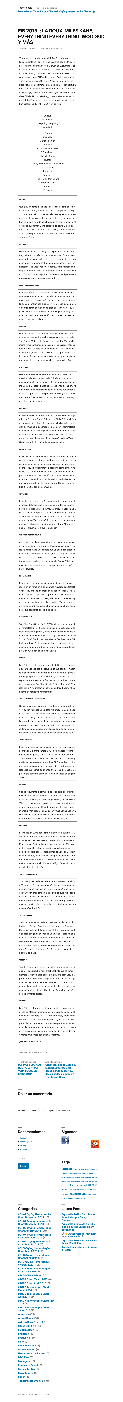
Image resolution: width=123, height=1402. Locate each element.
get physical (67, 1177)
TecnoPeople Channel (45, 11)
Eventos (23, 1333)
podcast (65, 1189)
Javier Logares (84, 1177)
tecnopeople (75, 1198)
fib (96, 1173)
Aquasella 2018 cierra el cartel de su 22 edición (79, 1242)
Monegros (24, 1361)
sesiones (90, 1189)
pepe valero (92, 1185)
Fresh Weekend (27, 1345)
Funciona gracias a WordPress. (39, 1394)
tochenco (23, 48)
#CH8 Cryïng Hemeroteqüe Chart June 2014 (34, 1270)
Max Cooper (67, 1181)
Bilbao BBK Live (27, 1325)
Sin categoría (25, 1373)
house (78, 1177)
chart (74, 1173)
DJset (84, 1173)
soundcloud (25, 1149)
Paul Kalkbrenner (81, 1185)
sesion (83, 1189)
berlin (64, 1173)
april (91, 1169)
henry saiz (74, 1177)
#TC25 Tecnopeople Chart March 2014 (33, 1288)
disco (81, 1173)
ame (88, 1169)
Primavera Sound (28, 1365)
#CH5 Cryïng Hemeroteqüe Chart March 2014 (34, 1250)
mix (79, 1181)
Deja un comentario (55, 48)
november (91, 1181)
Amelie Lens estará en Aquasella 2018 (80, 1248)
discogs (23, 1145)
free (62, 1177)
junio (89, 1177)
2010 (65, 1168)
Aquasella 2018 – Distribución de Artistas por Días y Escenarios (79, 1217)
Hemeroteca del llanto (31, 1353)
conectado (41, 1110)
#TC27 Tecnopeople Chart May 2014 (36, 1302)
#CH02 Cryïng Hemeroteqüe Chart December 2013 (34, 1222)
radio (71, 1189)
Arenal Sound (26, 1318)
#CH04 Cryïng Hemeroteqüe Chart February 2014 (35, 1236)
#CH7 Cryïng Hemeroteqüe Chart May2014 (34, 1263)
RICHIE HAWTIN (77, 1189)
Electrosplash (26, 1329)
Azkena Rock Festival (30, 1322)
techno (68, 1198)
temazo (83, 1198)
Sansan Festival (27, 1369)
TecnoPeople (25, 7)
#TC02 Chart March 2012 (33, 1279)
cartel (70, 1173)
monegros (84, 1181)
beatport (23, 1138)
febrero (93, 1173)
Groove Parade (26, 1349)
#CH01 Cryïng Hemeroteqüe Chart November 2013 (34, 1216)
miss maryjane (74, 1181)
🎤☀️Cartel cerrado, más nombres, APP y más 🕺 (79, 1235)
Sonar (21, 1376)
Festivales (24, 11)
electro (89, 1173)
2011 (71, 1169)
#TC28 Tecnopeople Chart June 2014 (33, 1309)
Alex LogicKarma (80, 1169)
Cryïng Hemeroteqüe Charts (75, 11)
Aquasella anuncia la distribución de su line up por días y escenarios (79, 1227)
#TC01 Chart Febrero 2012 (33, 1275)
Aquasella (24, 1314)
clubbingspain (26, 1141)
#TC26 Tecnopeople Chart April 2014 (33, 1295)
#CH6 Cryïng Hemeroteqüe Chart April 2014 (34, 1256)
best (67, 1173)
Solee (63, 1194)
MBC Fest (23, 1357)
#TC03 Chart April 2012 (32, 1283)
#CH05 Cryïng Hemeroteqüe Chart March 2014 (34, 1243)
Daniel (78, 1173)
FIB (49, 1053)
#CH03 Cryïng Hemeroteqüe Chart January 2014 (34, 1229)
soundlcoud (88, 1194)
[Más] (94, 12)
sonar (67, 1194)
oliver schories (69, 1185)
